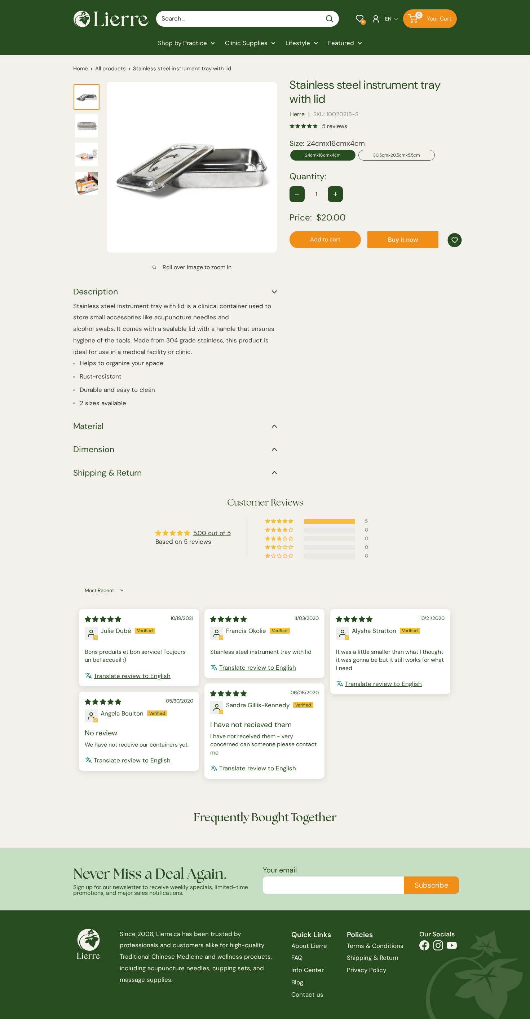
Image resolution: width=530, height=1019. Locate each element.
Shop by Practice (182, 43)
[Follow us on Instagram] (438, 947)
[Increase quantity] (335, 194)
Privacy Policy (366, 970)
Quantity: (308, 176)
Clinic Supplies (246, 43)
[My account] (375, 18)
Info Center (307, 970)
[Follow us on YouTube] (452, 947)
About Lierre (309, 946)
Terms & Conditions (375, 946)
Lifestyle (298, 43)
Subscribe (431, 885)
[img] (103, 619)
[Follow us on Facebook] (424, 947)
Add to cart (325, 239)
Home (80, 68)
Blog (297, 982)
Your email (280, 870)
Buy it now (403, 240)
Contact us (307, 994)
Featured (341, 43)
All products (110, 68)
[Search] (330, 19)
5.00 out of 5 (212, 533)
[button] (359, 18)
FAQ (296, 958)
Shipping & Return (372, 958)
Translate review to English (132, 676)
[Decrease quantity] (297, 194)
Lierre (297, 114)
